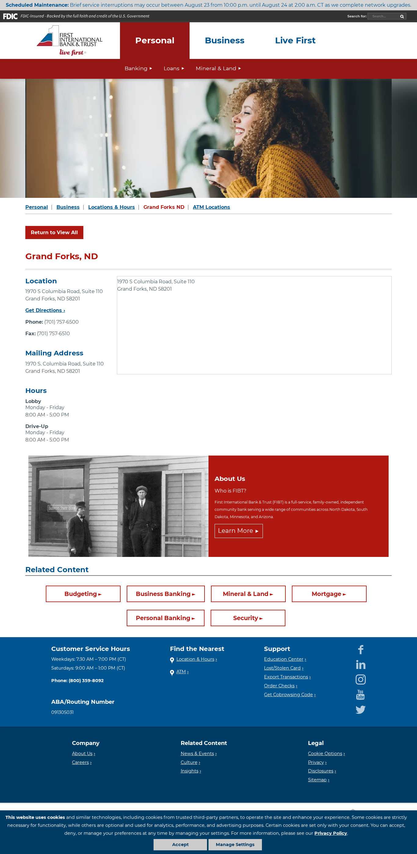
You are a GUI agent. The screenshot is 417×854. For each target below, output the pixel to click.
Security (245, 618)
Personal (36, 207)
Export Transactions (286, 677)
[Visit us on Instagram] (361, 678)
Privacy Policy (330, 833)
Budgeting (80, 594)
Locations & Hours (111, 207)
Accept (180, 844)
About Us (82, 753)
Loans (171, 68)
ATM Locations (211, 207)
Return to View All (54, 232)
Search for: (357, 16)
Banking (136, 68)
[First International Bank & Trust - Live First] (69, 40)
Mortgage (326, 594)
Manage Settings (235, 844)
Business (68, 207)
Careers (80, 762)
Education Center (283, 659)
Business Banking (163, 594)
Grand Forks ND (163, 207)
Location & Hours (195, 659)
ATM (181, 671)
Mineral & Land (216, 68)
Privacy (316, 762)
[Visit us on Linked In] (361, 664)
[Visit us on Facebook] (361, 649)
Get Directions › (45, 310)
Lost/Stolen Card (282, 668)
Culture (189, 762)
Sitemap (317, 780)
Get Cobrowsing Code (288, 694)
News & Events (197, 753)
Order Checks (279, 686)
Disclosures (320, 771)
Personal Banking (163, 618)
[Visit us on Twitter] (361, 708)
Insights (189, 771)
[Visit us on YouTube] (360, 693)
